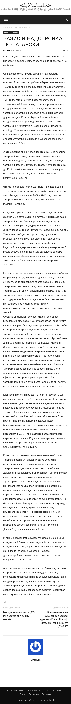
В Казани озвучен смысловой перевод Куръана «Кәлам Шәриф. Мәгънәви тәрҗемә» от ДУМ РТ (54, 619)
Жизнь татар (33, 690)
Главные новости (21, 27)
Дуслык (6, 50)
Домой (6, 27)
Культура (56, 690)
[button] (66, 19)
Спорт (23, 694)
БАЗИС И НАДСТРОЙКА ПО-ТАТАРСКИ (32, 41)
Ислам (46, 690)
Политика (46, 694)
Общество (34, 694)
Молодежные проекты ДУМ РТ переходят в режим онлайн (19, 616)
